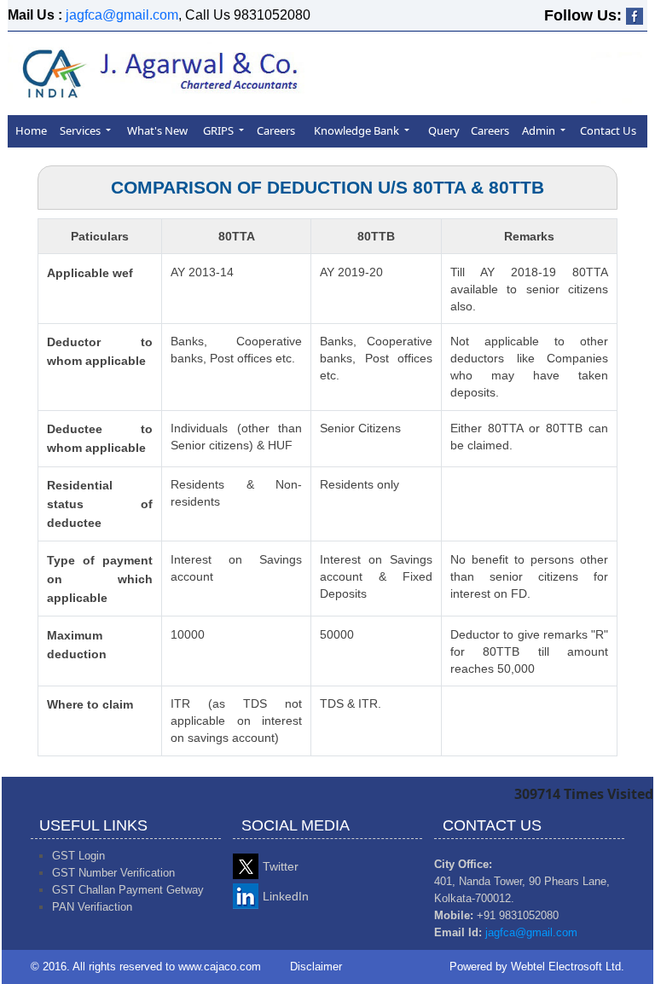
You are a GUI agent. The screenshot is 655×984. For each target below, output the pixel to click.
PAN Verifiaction (92, 906)
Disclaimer (316, 966)
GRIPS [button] (219, 130)
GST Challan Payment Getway (128, 889)
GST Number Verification (113, 872)
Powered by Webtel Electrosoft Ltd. (536, 966)
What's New (157, 130)
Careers (276, 130)
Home (31, 130)
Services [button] (81, 130)
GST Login (78, 855)
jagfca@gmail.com (122, 15)
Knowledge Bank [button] (358, 130)
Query (444, 130)
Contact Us (608, 130)
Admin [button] (540, 130)
